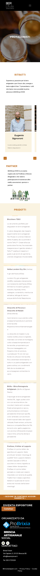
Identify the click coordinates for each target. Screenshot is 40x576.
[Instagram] (7, 543)
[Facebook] (3, 543)
